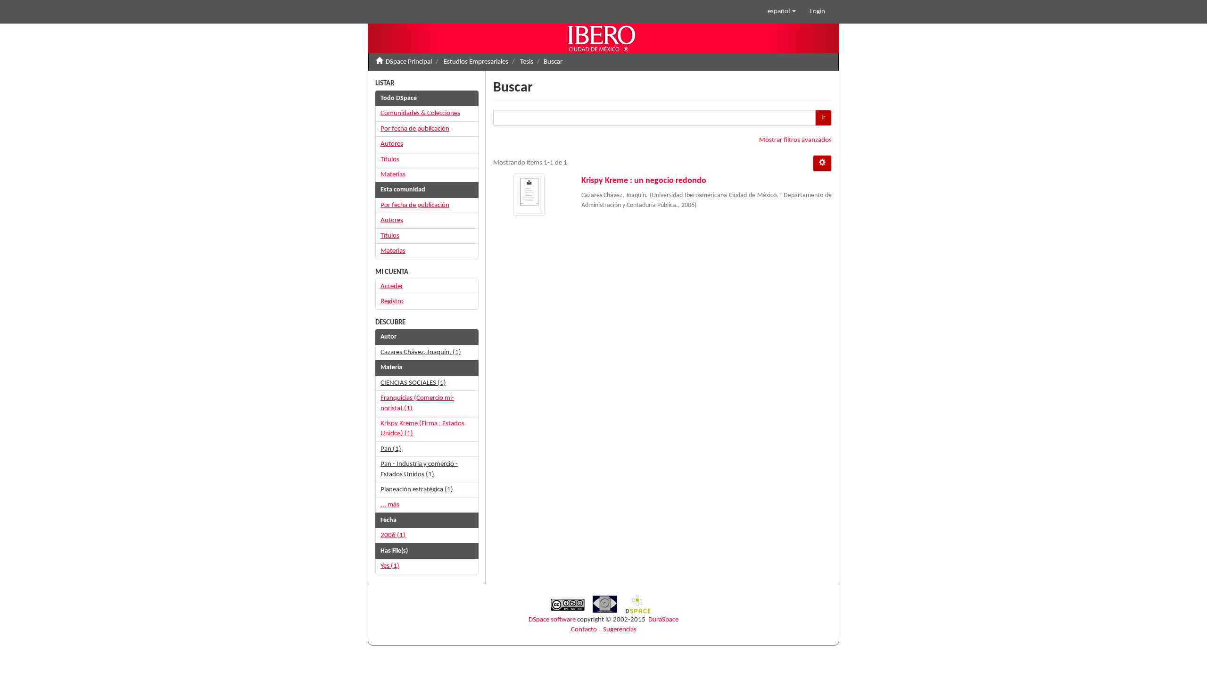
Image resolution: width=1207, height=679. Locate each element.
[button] (782, 12)
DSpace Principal (409, 62)
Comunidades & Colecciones (420, 113)
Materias (392, 174)
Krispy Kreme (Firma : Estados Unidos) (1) (422, 428)
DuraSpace (663, 619)
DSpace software (552, 619)
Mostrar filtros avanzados (795, 140)
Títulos (389, 159)
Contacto (584, 629)
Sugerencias (620, 629)
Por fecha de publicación (414, 128)
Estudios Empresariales (476, 62)
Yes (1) (389, 566)
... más (389, 504)
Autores (391, 144)
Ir (823, 117)
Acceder (391, 286)
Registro (392, 301)
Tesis (526, 62)
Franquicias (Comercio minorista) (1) (417, 403)
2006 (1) (392, 535)
